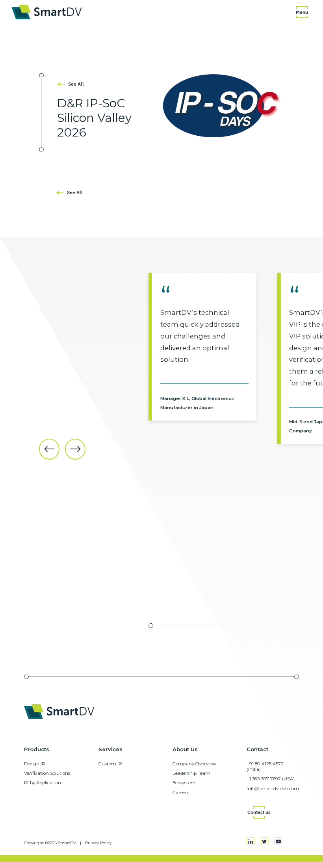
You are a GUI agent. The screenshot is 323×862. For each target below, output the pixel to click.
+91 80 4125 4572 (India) (265, 766)
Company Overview (194, 764)
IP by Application (42, 782)
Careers (181, 792)
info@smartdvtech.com (273, 788)
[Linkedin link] (250, 841)
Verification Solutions (47, 773)
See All (76, 84)
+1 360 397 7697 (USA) (271, 779)
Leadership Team (191, 773)
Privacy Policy (98, 842)
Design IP (34, 764)
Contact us (259, 812)
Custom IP (110, 764)
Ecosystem (184, 782)
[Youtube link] (278, 841)
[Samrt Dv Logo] (46, 12)
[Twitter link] (264, 841)
